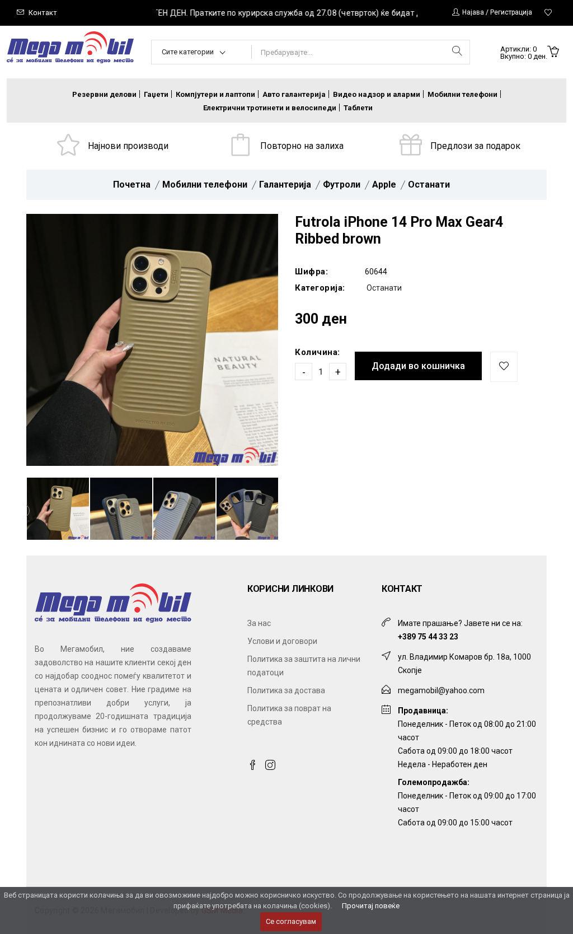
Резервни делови (104, 94)
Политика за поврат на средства (289, 715)
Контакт (43, 12)
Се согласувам (291, 921)
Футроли (341, 184)
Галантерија (285, 184)
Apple (384, 184)
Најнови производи (128, 146)
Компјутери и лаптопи (215, 94)
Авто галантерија (294, 94)
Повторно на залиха (302, 146)
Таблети (358, 107)
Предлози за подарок (475, 146)
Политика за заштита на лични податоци (303, 666)
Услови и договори (282, 641)
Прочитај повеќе (371, 906)
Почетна (132, 184)
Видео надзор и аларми (376, 94)
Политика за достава (286, 690)
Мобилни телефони (462, 94)
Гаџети (156, 94)
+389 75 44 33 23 (428, 636)
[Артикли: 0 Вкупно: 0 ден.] (553, 52)
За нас (259, 623)
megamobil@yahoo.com (441, 690)
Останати (429, 184)
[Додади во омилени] (504, 367)
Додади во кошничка (418, 366)
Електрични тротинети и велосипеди (269, 107)
